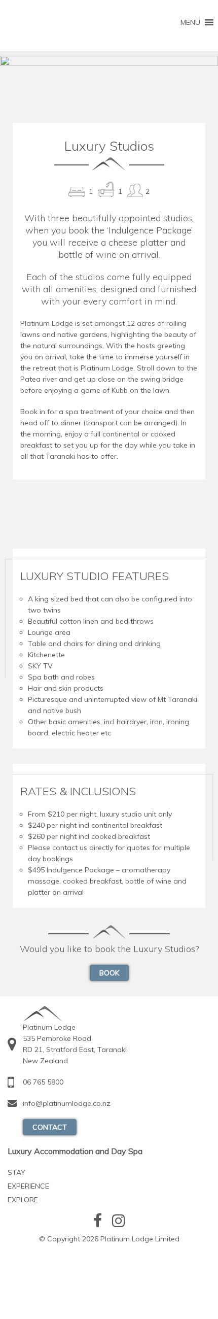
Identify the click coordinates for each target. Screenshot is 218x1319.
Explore (23, 1199)
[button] (190, 22)
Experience (28, 1186)
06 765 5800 (43, 1082)
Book (109, 972)
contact (49, 1127)
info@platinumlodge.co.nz (67, 1103)
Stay (16, 1172)
